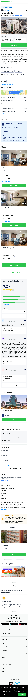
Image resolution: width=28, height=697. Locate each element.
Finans (3, 657)
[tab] (4, 50)
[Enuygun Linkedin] (17, 618)
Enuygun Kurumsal (6, 664)
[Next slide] (25, 158)
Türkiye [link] (7, 5)
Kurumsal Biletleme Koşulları (14, 679)
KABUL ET (22, 694)
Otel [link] (3, 5)
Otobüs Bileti (5, 646)
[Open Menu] (26, 2)
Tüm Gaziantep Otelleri (7, 7)
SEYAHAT (5, 131)
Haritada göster (15, 92)
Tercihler (3, 694)
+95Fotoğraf (6, 31)
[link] (1, 5)
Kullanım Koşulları (19, 677)
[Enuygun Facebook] (8, 618)
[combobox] (8, 40)
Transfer (4, 653)
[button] (14, 25)
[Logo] (6, 2)
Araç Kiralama (5, 650)
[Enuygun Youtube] (19, 618)
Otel (3, 643)
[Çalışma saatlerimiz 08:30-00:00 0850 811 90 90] (20, 1)
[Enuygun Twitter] (14, 618)
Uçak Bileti (4, 639)
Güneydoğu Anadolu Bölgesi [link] (19, 5)
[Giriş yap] (23, 1)
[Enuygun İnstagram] (11, 618)
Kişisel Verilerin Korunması (10, 677)
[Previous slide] (3, 158)
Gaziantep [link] (11, 5)
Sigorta (3, 661)
